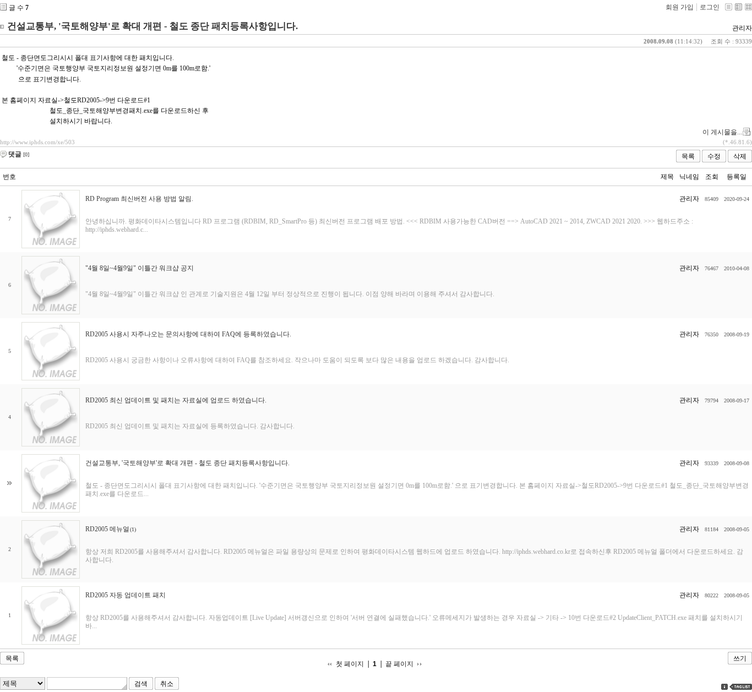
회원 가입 (680, 7)
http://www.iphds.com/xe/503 (37, 142)
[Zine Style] (738, 6)
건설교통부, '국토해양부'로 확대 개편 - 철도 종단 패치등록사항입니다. (152, 26)
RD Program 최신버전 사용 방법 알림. (139, 199)
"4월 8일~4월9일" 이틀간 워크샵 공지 (139, 268)
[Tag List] (740, 687)
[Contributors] (724, 687)
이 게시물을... (722, 132)
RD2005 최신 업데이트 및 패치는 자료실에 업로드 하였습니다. (175, 400)
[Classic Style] (728, 6)
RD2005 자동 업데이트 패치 (125, 595)
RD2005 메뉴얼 (107, 529)
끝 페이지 (399, 664)
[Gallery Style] (748, 6)
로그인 (710, 7)
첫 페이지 (350, 664)
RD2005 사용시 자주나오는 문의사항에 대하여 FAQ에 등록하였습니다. (188, 334)
